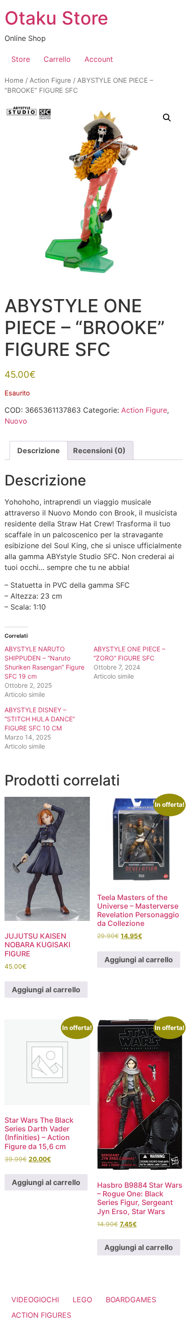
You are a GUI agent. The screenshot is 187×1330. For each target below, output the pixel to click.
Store (20, 59)
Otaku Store (56, 18)
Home (14, 80)
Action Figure (50, 80)
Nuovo (16, 420)
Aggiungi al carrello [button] (46, 989)
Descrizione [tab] (38, 450)
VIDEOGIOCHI (35, 1299)
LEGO (82, 1299)
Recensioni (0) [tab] (99, 450)
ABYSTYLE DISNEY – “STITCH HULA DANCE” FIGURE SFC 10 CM (40, 719)
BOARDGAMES (131, 1299)
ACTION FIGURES (41, 1315)
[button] (167, 118)
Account (98, 59)
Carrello (57, 59)
